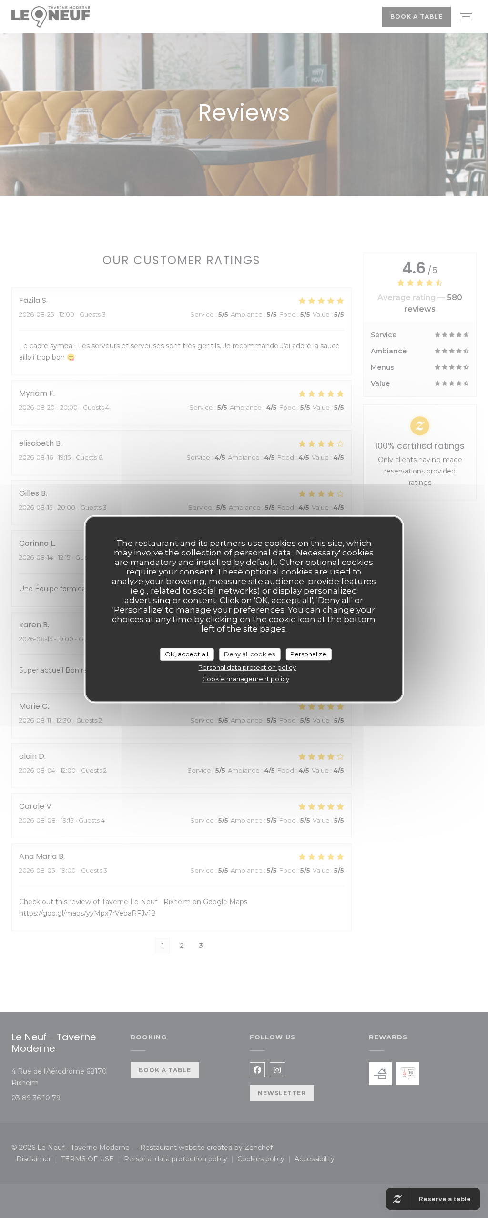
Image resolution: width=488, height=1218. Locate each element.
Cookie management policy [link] (245, 679)
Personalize (308, 654)
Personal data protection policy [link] (247, 667)
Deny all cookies (249, 654)
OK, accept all (186, 654)
